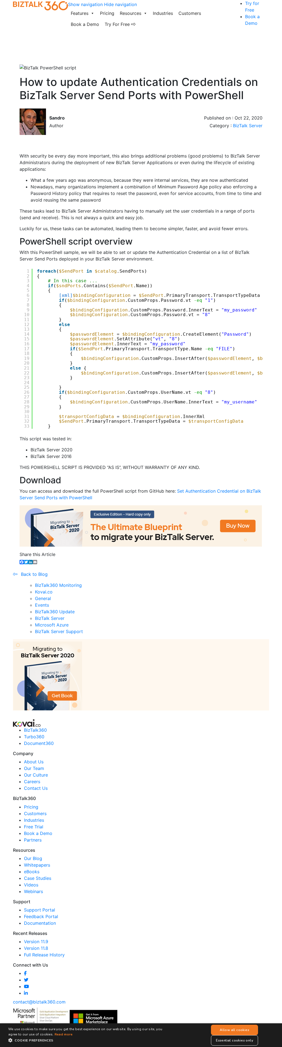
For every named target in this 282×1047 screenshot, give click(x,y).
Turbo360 (34, 736)
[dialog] (141, 1035)
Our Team (34, 768)
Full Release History (44, 955)
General (43, 598)
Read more (64, 1034)
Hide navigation (120, 4)
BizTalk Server (247, 125)
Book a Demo (85, 24)
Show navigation (85, 4)
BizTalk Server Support (59, 631)
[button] (90, 1040)
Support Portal (39, 910)
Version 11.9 (36, 941)
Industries (163, 13)
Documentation (40, 923)
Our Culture (36, 775)
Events (42, 605)
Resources (130, 13)
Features (79, 13)
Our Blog (33, 858)
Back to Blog (34, 574)
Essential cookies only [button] (234, 1040)
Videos (31, 885)
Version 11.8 (36, 948)
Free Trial (33, 826)
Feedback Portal (41, 916)
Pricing (107, 13)
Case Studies (37, 878)
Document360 (39, 743)
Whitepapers (37, 865)
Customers (189, 13)
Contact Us (36, 788)
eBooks (31, 871)
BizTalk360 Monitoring (58, 585)
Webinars (33, 891)
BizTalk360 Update (55, 611)
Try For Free (118, 24)
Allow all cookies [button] (234, 1030)
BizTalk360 (35, 730)
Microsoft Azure (52, 625)
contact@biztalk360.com (39, 1002)
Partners (33, 840)
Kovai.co (44, 592)
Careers (32, 781)
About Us (34, 761)
